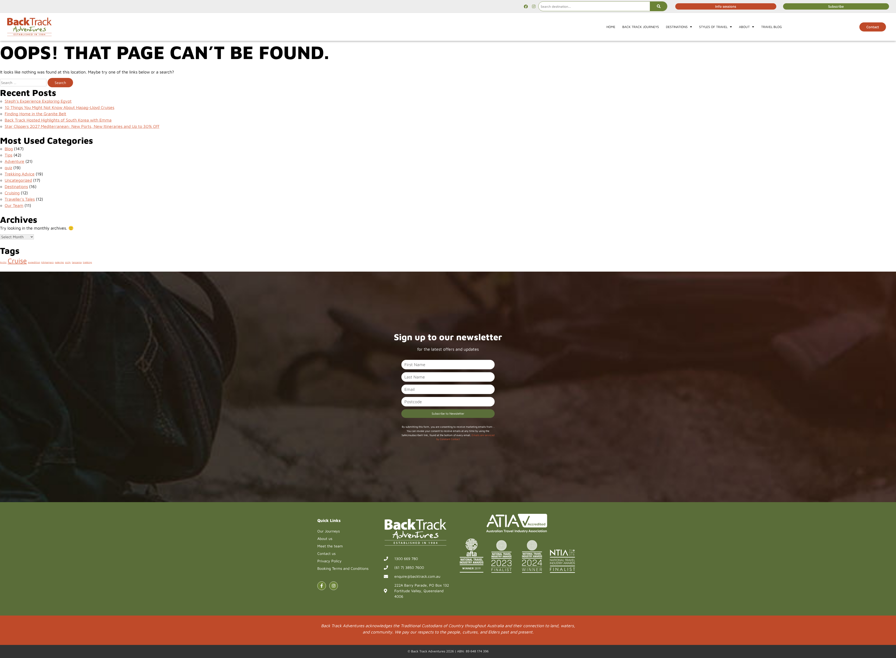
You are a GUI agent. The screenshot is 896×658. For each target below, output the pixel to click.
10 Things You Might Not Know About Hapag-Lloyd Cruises (59, 107)
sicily (68, 262)
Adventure (14, 161)
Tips (8, 155)
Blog (9, 148)
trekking (87, 262)
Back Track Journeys (640, 27)
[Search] (658, 6)
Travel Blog (771, 27)
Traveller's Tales (20, 199)
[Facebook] (526, 6)
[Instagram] (534, 6)
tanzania (77, 262)
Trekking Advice (20, 174)
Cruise (17, 261)
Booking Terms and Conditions (342, 568)
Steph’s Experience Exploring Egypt (38, 101)
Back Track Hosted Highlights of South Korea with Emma (58, 120)
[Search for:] (23, 82)
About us (324, 538)
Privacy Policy (329, 561)
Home (610, 27)
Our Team (14, 205)
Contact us (326, 553)
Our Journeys (328, 531)
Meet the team (330, 546)
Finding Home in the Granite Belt (35, 113)
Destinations (16, 186)
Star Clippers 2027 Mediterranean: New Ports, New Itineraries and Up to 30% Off (82, 126)
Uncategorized (18, 180)
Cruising (12, 192)
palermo (59, 262)
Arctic (3, 262)
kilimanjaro (47, 262)
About (744, 27)
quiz (8, 167)
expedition (34, 262)
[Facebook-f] (321, 585)
